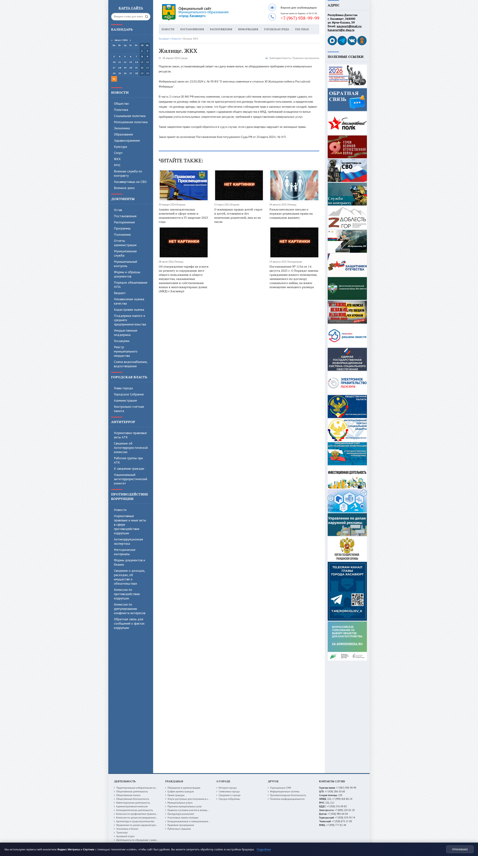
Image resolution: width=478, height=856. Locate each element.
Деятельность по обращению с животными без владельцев (148, 840)
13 (130, 62)
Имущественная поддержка (125, 332)
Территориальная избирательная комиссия (139, 787)
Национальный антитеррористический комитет (130, 479)
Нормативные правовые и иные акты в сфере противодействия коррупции (130, 524)
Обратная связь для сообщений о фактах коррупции (129, 623)
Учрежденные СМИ (280, 787)
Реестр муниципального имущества (125, 351)
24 (114, 73)
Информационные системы (284, 791)
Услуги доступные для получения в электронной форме (197, 799)
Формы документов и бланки (129, 562)
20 (130, 67)
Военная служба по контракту (128, 173)
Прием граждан (175, 795)
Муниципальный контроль (125, 263)
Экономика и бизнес (127, 828)
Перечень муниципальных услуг (184, 806)
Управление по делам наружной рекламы (139, 825)
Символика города (229, 791)
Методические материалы (124, 552)
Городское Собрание (129, 394)
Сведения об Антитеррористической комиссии (131, 447)
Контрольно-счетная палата (129, 408)
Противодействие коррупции (129, 496)
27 (130, 73)
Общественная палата (128, 795)
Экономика (122, 128)
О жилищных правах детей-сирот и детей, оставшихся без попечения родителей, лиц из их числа (238, 215)
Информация (248, 29)
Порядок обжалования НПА (130, 284)
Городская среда (276, 29)
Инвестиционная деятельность (133, 802)
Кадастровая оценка (129, 309)
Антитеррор (123, 422)
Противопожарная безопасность (288, 795)
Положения (122, 234)
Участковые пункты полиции (182, 817)
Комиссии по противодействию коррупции (127, 593)
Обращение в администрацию (183, 787)
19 (125, 67)
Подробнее (264, 849)
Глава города (123, 388)
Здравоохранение (127, 140)
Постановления (125, 216)
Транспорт (122, 832)
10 (114, 62)
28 (136, 73)
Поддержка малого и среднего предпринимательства (130, 320)
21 (136, 67)
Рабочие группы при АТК (128, 460)
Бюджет (120, 293)
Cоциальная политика (129, 116)
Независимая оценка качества (129, 301)
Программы (122, 228)
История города (228, 787)
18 (119, 67)
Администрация (125, 400)
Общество (121, 103)
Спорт (118, 153)
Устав (118, 210)
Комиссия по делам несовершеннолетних (139, 817)
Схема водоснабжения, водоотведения (130, 364)
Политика (121, 109)
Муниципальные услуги (180, 802)
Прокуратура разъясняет (180, 814)
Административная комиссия (132, 806)
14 (136, 62)
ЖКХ (117, 159)
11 (119, 62)
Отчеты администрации (125, 242)
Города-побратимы (229, 799)
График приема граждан (180, 791)
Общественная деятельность (132, 791)
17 (114, 67)
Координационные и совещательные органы (192, 821)
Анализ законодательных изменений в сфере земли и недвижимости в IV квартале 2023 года (183, 215)
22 (142, 67)
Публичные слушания (179, 828)
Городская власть (129, 377)
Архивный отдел (125, 836)
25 (119, 73)
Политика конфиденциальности (287, 799)
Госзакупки (121, 341)
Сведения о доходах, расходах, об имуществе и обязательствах (129, 577)
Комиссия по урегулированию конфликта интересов (129, 608)
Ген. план (302, 29)
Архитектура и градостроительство (135, 821)
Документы (123, 199)
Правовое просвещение (306, 58)
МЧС (117, 165)
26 (125, 73)
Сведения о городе (229, 795)
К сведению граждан (129, 468)
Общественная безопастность (132, 799)
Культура (120, 146)
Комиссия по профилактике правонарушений (140, 814)
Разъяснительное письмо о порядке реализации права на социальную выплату (291, 213)
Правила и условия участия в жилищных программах (196, 810)
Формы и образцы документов (127, 274)
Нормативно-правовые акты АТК (130, 435)
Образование (123, 134)
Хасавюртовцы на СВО (130, 182)
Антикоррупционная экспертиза (128, 541)
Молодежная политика (131, 122)
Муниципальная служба (125, 253)
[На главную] (205, 12)
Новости (120, 92)
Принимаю (460, 849)
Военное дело (124, 188)
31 (114, 78)
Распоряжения (124, 222)
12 (125, 62)
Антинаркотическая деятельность (134, 810)
